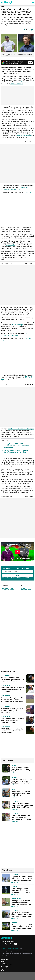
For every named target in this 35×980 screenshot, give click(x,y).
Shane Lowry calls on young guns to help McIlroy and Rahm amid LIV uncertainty (8, 589)
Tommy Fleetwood (16, 84)
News (13, 789)
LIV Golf (14, 801)
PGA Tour (14, 765)
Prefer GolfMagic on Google (14, 61)
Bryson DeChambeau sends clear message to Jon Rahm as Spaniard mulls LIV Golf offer (22, 878)
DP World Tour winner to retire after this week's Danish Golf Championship (12, 731)
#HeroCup (24, 187)
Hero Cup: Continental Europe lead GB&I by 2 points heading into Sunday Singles (26, 589)
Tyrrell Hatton (10, 245)
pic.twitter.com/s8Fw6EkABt (10, 189)
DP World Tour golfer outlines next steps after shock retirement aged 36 (12, 710)
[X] (11, 944)
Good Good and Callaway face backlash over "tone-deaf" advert (21, 793)
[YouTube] (16, 944)
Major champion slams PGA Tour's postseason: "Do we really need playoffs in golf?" (22, 926)
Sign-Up (3, 970)
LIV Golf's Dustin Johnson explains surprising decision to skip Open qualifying (22, 805)
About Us (3, 961)
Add (30, 62)
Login (2, 969)
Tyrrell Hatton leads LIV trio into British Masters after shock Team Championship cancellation (12, 720)
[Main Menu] (33, 2)
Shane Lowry (25, 82)
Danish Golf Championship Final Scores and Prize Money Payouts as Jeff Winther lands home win (13, 700)
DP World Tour (5, 675)
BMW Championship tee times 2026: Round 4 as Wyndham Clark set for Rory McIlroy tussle (21, 769)
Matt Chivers (4, 29)
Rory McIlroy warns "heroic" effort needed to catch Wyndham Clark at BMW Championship (21, 781)
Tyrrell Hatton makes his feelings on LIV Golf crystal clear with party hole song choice (21, 914)
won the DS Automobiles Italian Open (21, 429)
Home (3, 6)
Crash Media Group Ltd (10, 949)
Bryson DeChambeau (25, 136)
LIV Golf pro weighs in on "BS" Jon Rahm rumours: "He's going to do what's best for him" (20, 817)
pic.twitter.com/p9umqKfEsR (10, 335)
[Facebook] (2, 944)
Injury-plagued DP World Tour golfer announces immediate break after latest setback (17, 445)
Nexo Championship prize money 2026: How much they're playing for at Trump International (12, 679)
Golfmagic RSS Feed (6, 964)
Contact (3, 963)
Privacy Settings (5, 967)
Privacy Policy (4, 966)
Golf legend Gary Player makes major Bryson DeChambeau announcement (12, 689)
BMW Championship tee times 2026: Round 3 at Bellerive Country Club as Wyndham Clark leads (21, 890)
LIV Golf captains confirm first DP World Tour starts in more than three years (17, 452)
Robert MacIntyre (18, 325)
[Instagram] (6, 944)
